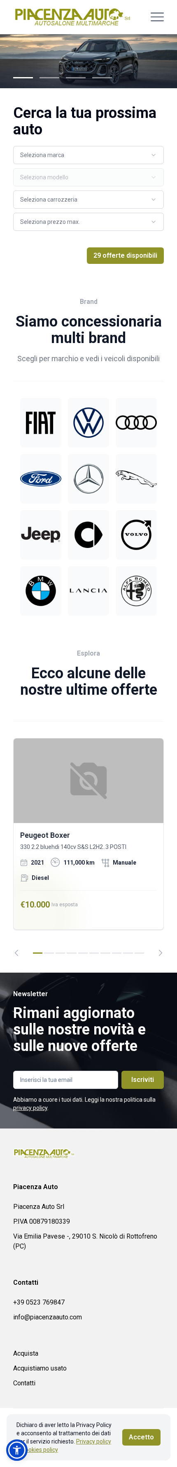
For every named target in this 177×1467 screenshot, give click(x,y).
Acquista (25, 1353)
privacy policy (30, 1108)
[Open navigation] (157, 17)
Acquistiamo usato (40, 1368)
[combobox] (88, 155)
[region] (88, 847)
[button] (17, 1450)
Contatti (24, 1383)
